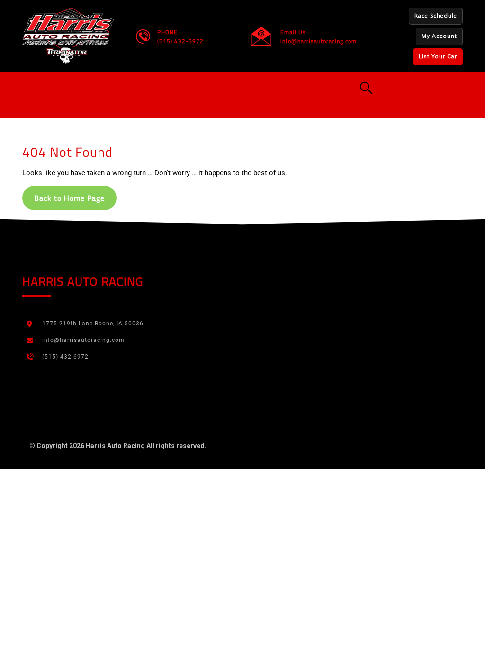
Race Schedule (435, 16)
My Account (439, 36)
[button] (204, 88)
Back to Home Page (69, 198)
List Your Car (438, 57)
